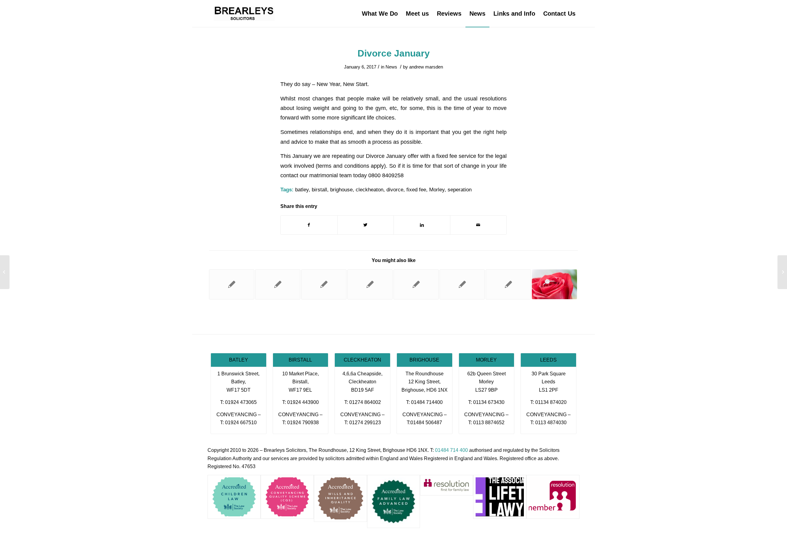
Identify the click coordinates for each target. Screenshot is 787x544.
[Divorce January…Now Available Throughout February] (462, 284)
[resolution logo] (446, 485)
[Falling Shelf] (231, 284)
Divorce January (394, 53)
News (391, 67)
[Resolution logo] (552, 497)
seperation (460, 190)
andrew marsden (426, 67)
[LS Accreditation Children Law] (234, 497)
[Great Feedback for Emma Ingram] (416, 284)
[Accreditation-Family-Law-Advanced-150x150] (393, 501)
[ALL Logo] (499, 497)
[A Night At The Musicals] (5, 272)
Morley (437, 190)
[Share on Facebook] (309, 225)
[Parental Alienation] (370, 284)
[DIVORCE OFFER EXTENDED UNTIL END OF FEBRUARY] (277, 284)
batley (302, 190)
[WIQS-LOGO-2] (340, 498)
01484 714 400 (451, 450)
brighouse (341, 190)
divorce (394, 190)
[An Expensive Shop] (508, 284)
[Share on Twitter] (366, 225)
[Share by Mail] (478, 225)
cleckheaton (369, 190)
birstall (319, 190)
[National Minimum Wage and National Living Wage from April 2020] (323, 284)
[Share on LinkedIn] (422, 225)
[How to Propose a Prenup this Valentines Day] (554, 284)
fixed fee (416, 190)
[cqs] (287, 497)
